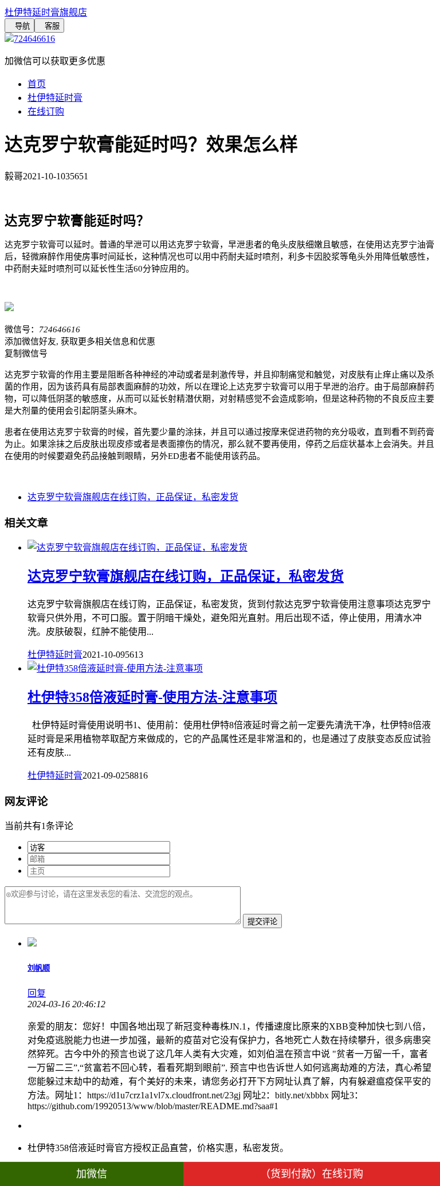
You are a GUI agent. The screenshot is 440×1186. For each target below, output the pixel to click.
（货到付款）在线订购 (311, 1174)
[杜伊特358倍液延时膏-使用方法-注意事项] (115, 668)
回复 (37, 993)
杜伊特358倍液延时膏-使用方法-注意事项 (152, 697)
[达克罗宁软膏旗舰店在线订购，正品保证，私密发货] (137, 547)
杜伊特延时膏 (55, 98)
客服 (49, 26)
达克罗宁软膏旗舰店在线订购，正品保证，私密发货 (133, 497)
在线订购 (46, 111)
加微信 (91, 1174)
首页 (37, 84)
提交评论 (262, 921)
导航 (19, 26)
